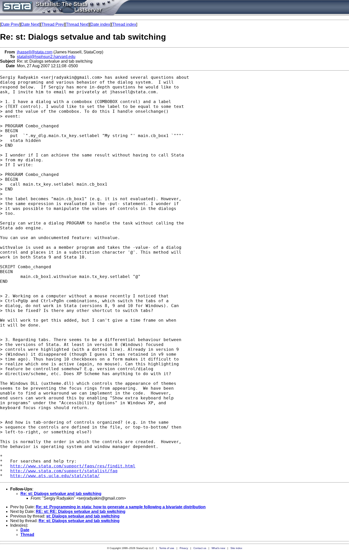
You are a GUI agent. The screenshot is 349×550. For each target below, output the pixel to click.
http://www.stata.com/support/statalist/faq (64, 470)
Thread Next (77, 24)
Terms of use (166, 548)
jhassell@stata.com (34, 52)
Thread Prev (52, 24)
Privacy (184, 548)
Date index (100, 24)
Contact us (199, 548)
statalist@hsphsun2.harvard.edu (46, 56)
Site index (236, 548)
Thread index (124, 24)
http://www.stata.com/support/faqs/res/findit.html (72, 466)
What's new (218, 548)
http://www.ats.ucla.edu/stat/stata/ (55, 475)
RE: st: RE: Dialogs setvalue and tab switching (80, 511)
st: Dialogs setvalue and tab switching (83, 516)
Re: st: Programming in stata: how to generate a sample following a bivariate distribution (121, 507)
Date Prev (10, 24)
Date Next (30, 24)
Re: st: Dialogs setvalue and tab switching (60, 493)
